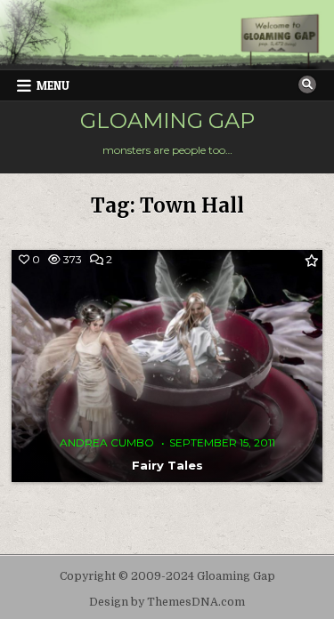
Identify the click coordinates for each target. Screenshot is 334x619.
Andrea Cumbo (107, 443)
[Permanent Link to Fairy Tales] (167, 366)
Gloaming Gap (167, 120)
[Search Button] (307, 84)
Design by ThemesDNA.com (167, 602)
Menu (53, 85)
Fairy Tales (167, 465)
